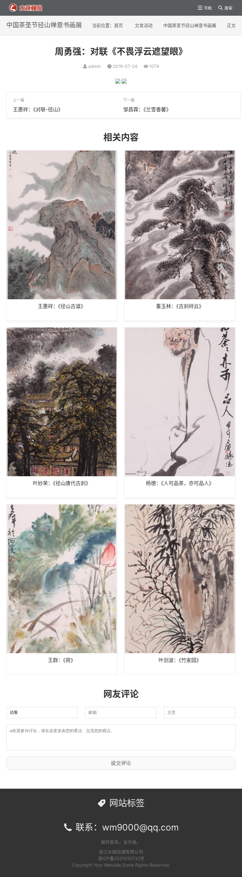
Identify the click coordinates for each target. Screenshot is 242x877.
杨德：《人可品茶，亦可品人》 (180, 483)
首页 (118, 25)
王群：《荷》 (62, 660)
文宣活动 (144, 25)
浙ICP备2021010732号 (121, 858)
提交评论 (121, 763)
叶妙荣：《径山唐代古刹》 (62, 483)
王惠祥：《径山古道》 (62, 306)
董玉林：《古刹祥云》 (180, 306)
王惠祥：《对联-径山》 (38, 109)
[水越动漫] (30, 7)
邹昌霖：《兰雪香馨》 (147, 109)
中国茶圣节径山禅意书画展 (189, 25)
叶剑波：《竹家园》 (179, 660)
